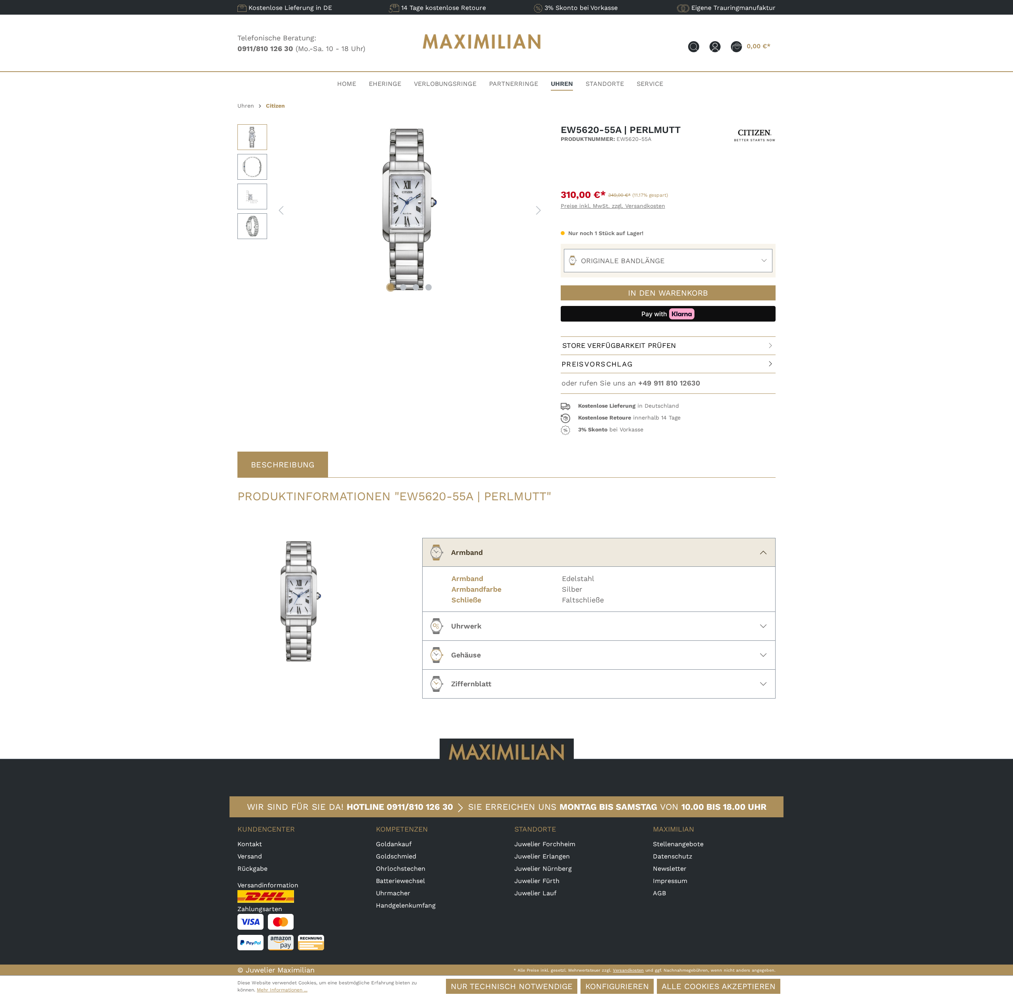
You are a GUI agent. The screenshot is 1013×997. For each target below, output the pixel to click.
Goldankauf (394, 844)
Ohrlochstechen (400, 868)
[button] (668, 406)
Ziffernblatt (471, 684)
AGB (659, 893)
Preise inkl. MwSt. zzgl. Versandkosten (613, 206)
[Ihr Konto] (715, 46)
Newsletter (670, 868)
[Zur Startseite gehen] (482, 56)
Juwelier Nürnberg (543, 868)
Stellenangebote (678, 844)
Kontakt (249, 844)
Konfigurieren (617, 986)
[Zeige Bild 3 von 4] (416, 287)
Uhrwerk (466, 626)
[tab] (282, 465)
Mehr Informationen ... (282, 990)
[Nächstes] (538, 209)
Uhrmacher (393, 893)
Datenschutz (672, 856)
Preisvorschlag (597, 364)
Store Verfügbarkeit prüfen (619, 345)
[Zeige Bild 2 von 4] (403, 287)
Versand (249, 856)
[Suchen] (693, 46)
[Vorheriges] (281, 209)
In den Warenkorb (668, 293)
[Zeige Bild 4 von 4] (428, 287)
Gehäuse (466, 655)
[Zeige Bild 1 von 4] (390, 287)
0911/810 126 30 (420, 807)
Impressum (670, 881)
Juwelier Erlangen (542, 856)
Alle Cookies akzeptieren (719, 986)
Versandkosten (628, 970)
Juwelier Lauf (535, 893)
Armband (467, 552)
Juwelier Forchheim (544, 844)
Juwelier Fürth (537, 881)
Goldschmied (396, 856)
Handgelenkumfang (406, 905)
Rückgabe (252, 868)
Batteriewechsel (400, 881)
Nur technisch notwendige (512, 986)
